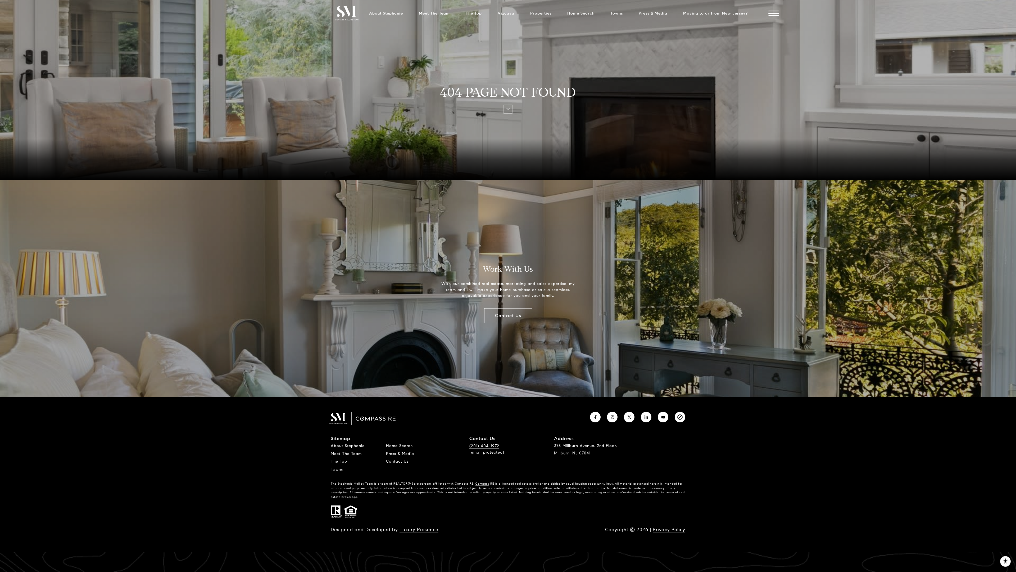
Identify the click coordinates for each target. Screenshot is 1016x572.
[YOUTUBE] (663, 417)
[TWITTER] (629, 417)
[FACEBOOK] (595, 417)
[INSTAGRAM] (612, 417)
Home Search (581, 13)
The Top (474, 13)
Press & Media (653, 13)
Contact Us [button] (508, 316)
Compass (482, 483)
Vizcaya (506, 13)
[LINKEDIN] (646, 417)
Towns (616, 13)
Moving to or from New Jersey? (715, 13)
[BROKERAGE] (680, 417)
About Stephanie (386, 13)
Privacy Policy (669, 530)
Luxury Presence (419, 530)
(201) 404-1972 (484, 446)
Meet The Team (434, 13)
